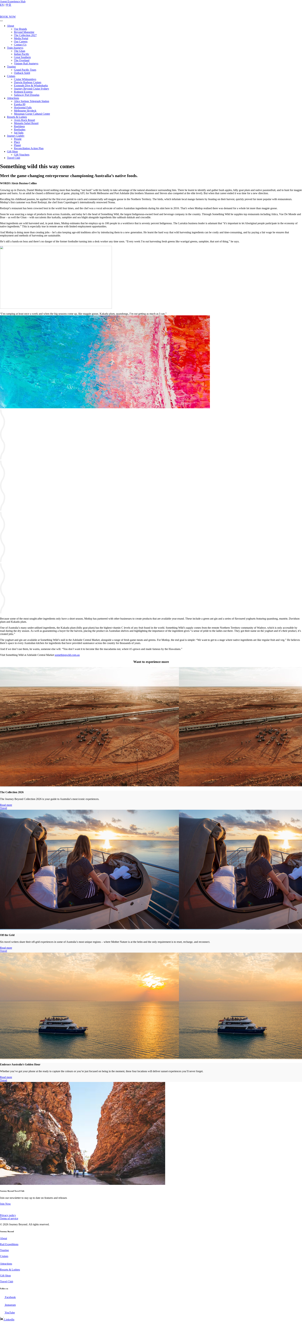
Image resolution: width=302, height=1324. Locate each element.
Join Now (5, 1203)
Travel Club (13, 157)
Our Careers (20, 41)
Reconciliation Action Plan (29, 148)
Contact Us (20, 44)
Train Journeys (15, 47)
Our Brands (20, 28)
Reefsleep (19, 126)
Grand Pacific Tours (25, 69)
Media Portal (21, 38)
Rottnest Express (23, 91)
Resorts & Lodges (17, 116)
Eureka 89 (19, 104)
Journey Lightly (15, 135)
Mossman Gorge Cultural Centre (32, 113)
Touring (11, 66)
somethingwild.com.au (67, 654)
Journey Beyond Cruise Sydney (31, 88)
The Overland (21, 60)
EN (2, 4)
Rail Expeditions (9, 1244)
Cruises (11, 76)
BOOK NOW (8, 16)
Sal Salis (18, 132)
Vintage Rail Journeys (26, 63)
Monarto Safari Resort (26, 123)
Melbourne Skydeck (25, 110)
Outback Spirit (22, 72)
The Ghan (19, 50)
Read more (6, 804)
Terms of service (9, 1218)
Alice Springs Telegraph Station (31, 101)
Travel (3, 808)
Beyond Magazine (24, 32)
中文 (8, 4)
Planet (17, 145)
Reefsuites (19, 129)
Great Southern (22, 57)
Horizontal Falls (23, 107)
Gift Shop (12, 151)
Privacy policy (8, 1215)
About (10, 25)
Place (17, 142)
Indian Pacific (21, 54)
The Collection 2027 (25, 35)
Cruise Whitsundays (25, 79)
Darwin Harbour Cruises (27, 82)
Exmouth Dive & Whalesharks (31, 85)
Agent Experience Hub (13, 1)
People (17, 138)
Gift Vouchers (21, 154)
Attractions (13, 98)
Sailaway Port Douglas (26, 94)
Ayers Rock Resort (24, 120)
